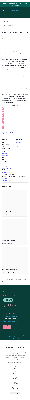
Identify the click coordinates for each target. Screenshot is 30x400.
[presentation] (14, 200)
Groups (3, 164)
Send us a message (9, 321)
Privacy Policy (7, 339)
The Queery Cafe (6, 172)
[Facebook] (15, 113)
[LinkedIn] (15, 120)
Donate (8, 300)
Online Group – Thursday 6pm (9, 240)
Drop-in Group (5, 168)
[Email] (15, 110)
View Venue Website (6, 180)
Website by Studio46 (19, 339)
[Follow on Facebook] (5, 327)
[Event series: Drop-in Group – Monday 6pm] (15, 215)
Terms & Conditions (14, 337)
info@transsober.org (13, 316)
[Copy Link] (15, 108)
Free (10, 168)
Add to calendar (9, 133)
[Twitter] (15, 115)
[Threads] (15, 122)
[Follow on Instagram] (9, 327)
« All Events (5, 22)
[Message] (15, 125)
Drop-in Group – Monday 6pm (9, 211)
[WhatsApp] (15, 117)
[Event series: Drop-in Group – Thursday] (16, 243)
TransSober (18, 142)
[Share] (15, 127)
